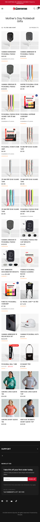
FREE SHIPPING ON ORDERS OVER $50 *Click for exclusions (20, 2)
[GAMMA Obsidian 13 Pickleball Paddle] (10, 228)
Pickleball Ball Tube (9, 364)
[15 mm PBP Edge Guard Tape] (29, 135)
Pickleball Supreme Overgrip (27, 115)
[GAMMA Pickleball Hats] (29, 323)
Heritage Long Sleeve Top (28, 393)
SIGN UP (32, 479)
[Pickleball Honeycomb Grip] (10, 135)
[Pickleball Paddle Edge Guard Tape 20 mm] (29, 198)
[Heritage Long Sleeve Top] (29, 380)
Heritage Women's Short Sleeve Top (27, 421)
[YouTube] (13, 501)
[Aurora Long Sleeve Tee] (10, 380)
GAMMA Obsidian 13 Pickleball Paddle (8, 241)
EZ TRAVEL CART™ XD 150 (29, 302)
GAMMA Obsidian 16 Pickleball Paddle (8, 85)
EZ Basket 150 (25, 364)
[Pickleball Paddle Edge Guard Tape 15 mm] (10, 103)
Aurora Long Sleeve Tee (9, 393)
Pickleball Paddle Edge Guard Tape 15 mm (10, 115)
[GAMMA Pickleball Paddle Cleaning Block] (29, 258)
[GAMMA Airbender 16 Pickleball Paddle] (29, 40)
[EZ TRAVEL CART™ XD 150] (29, 290)
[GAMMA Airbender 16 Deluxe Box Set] (10, 323)
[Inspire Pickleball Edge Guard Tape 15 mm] (29, 73)
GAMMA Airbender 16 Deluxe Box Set (9, 335)
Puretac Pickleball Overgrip (8, 303)
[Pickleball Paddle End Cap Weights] (29, 228)
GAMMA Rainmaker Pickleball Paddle (8, 53)
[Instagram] (8, 501)
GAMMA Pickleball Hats (29, 334)
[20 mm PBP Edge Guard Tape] (10, 168)
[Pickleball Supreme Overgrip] (29, 103)
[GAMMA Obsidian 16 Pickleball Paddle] (10, 73)
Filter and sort (10, 27)
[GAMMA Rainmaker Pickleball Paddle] (10, 40)
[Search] (34, 8)
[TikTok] (17, 501)
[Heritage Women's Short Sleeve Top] (29, 408)
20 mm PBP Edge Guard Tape (10, 180)
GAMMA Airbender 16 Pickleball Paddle (28, 53)
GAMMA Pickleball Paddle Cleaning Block (27, 272)
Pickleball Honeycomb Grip (10, 148)
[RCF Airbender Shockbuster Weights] (10, 258)
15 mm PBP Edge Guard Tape (29, 148)
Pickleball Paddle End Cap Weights (28, 241)
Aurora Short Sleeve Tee (9, 421)
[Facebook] (3, 501)
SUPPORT (6, 449)
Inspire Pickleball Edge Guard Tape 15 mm (29, 85)
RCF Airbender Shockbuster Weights (10, 271)
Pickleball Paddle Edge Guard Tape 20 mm (29, 210)
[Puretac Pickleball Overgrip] (10, 290)
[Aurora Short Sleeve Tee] (10, 408)
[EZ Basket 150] (29, 353)
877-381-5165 (20, 492)
